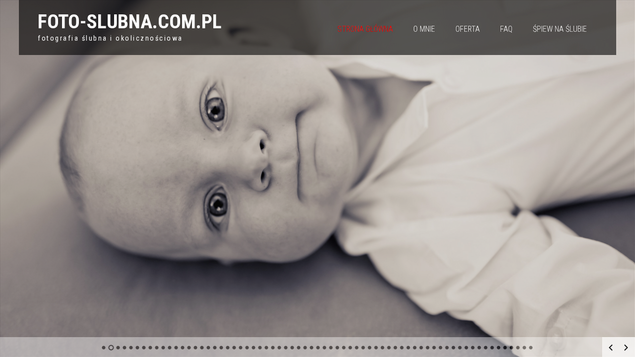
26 (266, 348)
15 (195, 348)
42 (370, 348)
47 (402, 348)
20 (228, 348)
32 (305, 348)
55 (453, 348)
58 (473, 348)
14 (189, 348)
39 (350, 348)
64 (511, 348)
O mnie (424, 29)
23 (247, 348)
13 (183, 348)
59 (479, 348)
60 (486, 348)
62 (499, 348)
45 (389, 348)
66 (524, 348)
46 (395, 348)
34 (318, 348)
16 (202, 348)
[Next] (626, 348)
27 (273, 348)
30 (292, 348)
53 (441, 348)
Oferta (467, 29)
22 (241, 348)
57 (466, 348)
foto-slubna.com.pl (130, 21)
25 (260, 348)
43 (376, 348)
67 (531, 348)
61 (492, 348)
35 (324, 348)
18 (215, 348)
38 (344, 348)
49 (415, 348)
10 (163, 348)
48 (408, 348)
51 (428, 348)
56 (460, 348)
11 (170, 348)
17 (208, 348)
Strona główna (365, 29)
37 (337, 348)
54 (447, 348)
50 (421, 348)
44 (383, 348)
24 (254, 348)
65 (518, 348)
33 (312, 348)
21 (234, 348)
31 (299, 348)
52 (434, 348)
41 (363, 348)
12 (176, 348)
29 (286, 348)
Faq (506, 29)
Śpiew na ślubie (560, 29)
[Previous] (611, 348)
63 (505, 348)
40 (357, 348)
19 (221, 348)
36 (331, 348)
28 (279, 348)
